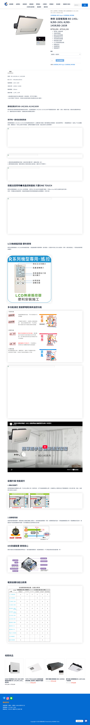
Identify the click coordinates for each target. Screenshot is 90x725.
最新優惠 (11, 4)
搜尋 (85, 5)
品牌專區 (18, 4)
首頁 (51, 11)
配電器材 (51, 4)
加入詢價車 (60, 60)
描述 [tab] (10, 71)
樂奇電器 (60, 11)
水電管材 (45, 4)
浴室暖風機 (53, 15)
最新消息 (46, 7)
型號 (51, 51)
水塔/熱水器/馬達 (30, 7)
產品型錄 (39, 7)
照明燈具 (38, 4)
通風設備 (31, 4)
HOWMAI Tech (55, 721)
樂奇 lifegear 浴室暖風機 (63, 15)
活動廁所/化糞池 (66, 4)
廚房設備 (25, 4)
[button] (13, 4)
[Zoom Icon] (28, 31)
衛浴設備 (58, 4)
